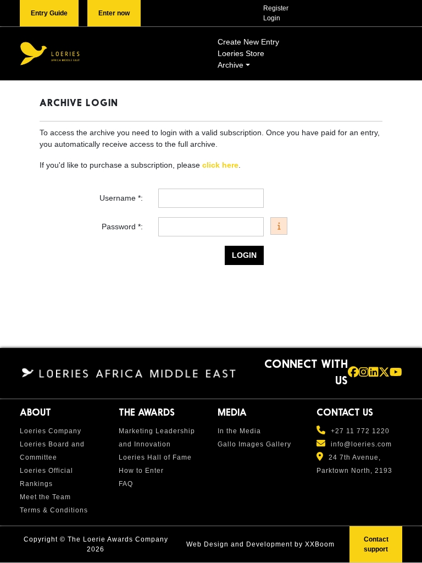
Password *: (123, 226)
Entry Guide (49, 13)
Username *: (122, 198)
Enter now (114, 13)
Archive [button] (230, 64)
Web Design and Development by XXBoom (260, 544)
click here (220, 165)
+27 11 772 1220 (360, 431)
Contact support (376, 544)
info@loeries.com (361, 444)
